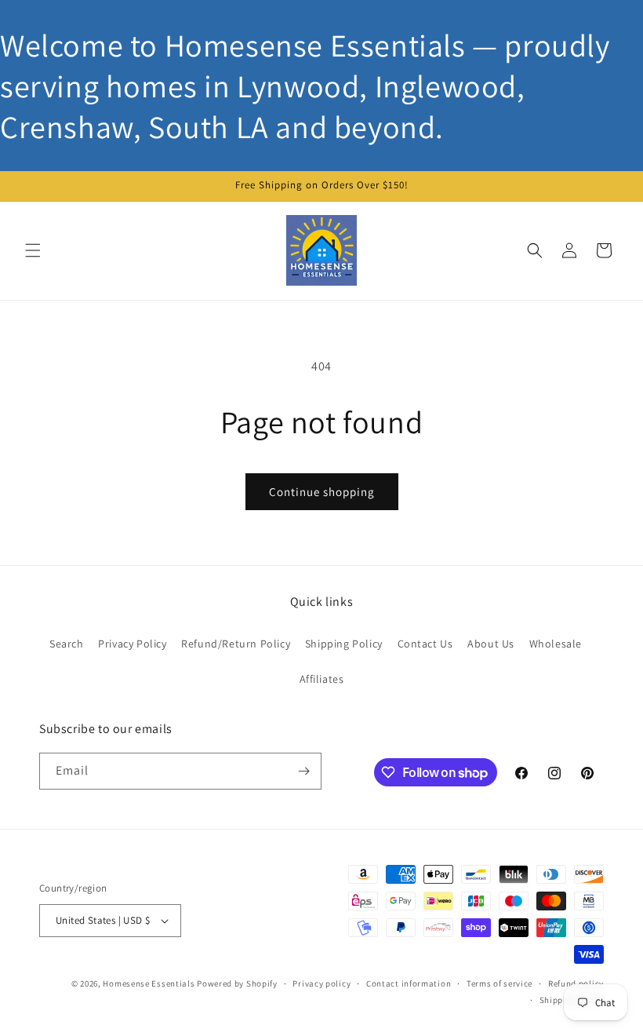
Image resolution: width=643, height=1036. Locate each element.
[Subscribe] (303, 771)
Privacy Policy (132, 644)
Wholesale (555, 644)
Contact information (408, 983)
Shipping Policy (344, 644)
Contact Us (425, 644)
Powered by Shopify (237, 983)
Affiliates (322, 679)
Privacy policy (321, 983)
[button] (33, 250)
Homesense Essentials (148, 983)
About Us (490, 644)
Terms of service (499, 983)
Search (66, 644)
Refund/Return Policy (235, 644)
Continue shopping (322, 491)
